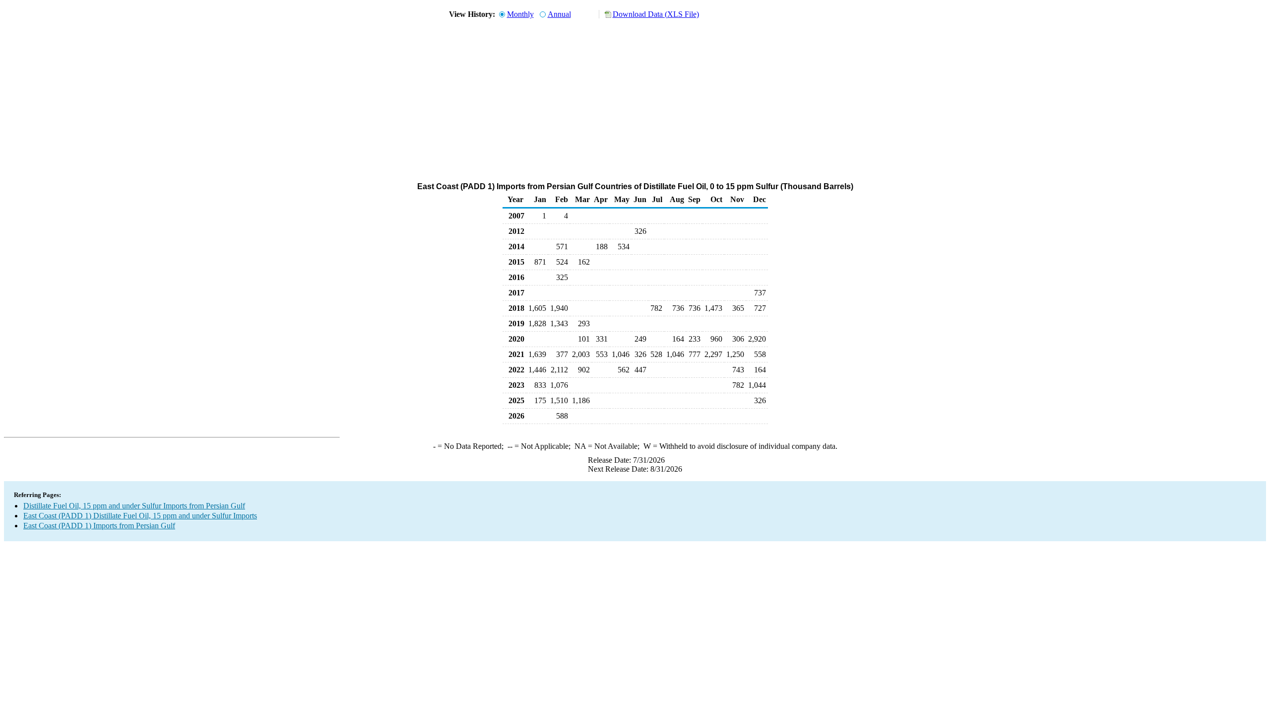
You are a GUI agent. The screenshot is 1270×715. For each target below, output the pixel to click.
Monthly (520, 14)
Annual (559, 14)
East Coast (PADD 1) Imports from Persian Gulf (99, 525)
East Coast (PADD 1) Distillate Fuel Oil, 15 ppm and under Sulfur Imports (140, 515)
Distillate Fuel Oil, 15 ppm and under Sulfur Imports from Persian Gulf (134, 505)
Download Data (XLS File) (656, 14)
